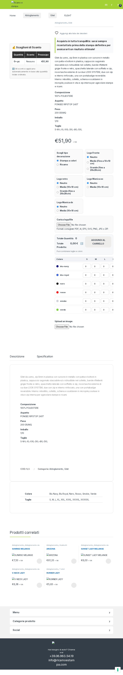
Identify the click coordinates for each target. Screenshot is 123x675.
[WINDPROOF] (58, 135)
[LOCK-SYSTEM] (57, 135)
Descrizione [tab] (17, 356)
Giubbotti (63, 545)
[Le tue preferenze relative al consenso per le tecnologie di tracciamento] (118, 670)
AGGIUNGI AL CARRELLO (98, 242)
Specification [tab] (45, 356)
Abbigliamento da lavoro (25, 546)
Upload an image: (64, 321)
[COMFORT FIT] (56, 135)
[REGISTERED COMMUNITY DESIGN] (59, 135)
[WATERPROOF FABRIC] (23, 447)
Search (106, 4)
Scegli (39, 561)
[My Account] (112, 4)
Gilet (52, 15)
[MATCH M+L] (55, 135)
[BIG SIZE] (22, 447)
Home (12, 15)
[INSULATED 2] (24, 447)
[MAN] (20, 447)
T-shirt (62, 569)
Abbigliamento (32, 15)
